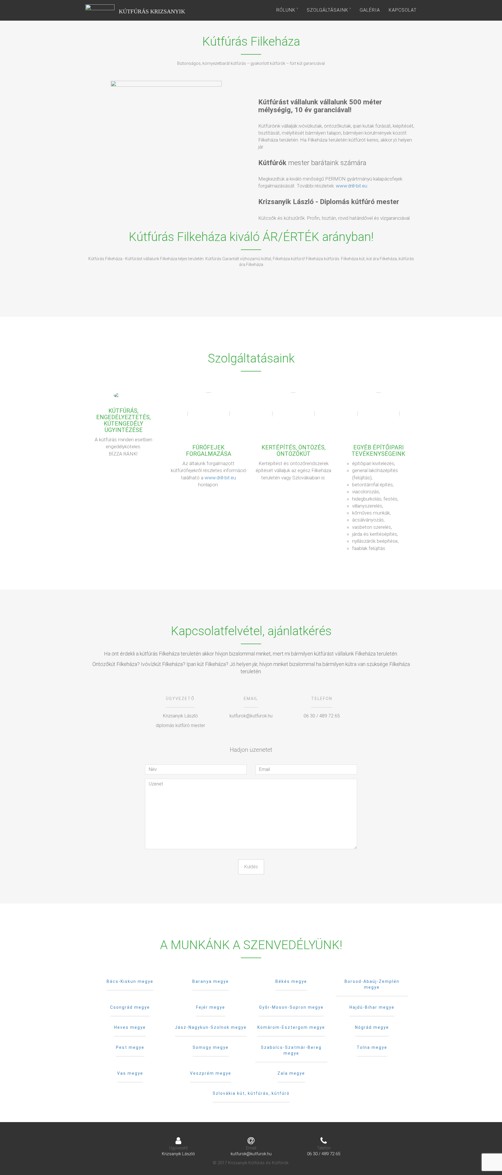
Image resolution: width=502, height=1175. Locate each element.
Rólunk (286, 10)
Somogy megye (211, 1047)
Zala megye (291, 1073)
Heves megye (130, 1027)
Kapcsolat (403, 10)
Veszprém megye (210, 1073)
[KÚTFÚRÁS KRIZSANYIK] (100, 10)
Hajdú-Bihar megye (372, 1007)
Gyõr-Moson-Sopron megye (291, 1007)
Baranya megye (210, 981)
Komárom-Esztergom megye (291, 1027)
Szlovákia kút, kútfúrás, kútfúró (251, 1093)
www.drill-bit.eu (351, 186)
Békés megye (291, 981)
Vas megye (130, 1073)
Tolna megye (372, 1047)
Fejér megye (210, 1007)
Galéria (370, 10)
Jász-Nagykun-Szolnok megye (211, 1027)
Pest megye (130, 1047)
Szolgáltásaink (328, 10)
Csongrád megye (130, 1007)
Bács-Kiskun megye (130, 981)
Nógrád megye (372, 1027)
